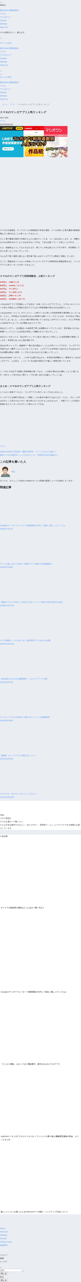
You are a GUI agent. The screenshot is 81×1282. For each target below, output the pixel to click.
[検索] (1, 38)
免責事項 (4, 1245)
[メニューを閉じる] (1, 2)
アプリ (3, 121)
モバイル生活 (5, 43)
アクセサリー (5, 17)
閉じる (4, 1273)
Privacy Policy (6, 1242)
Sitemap (3, 24)
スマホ (3, 14)
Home (2, 1228)
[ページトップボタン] (1, 1267)
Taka (13, 472)
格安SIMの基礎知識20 (9, 10)
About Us (4, 27)
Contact (3, 20)
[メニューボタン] (1, 74)
